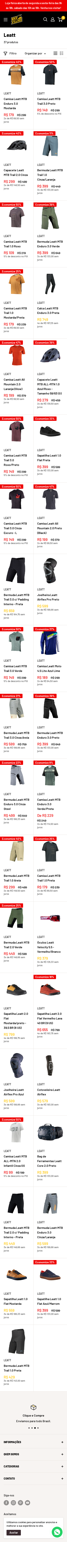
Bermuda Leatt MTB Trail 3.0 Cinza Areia (16, 735)
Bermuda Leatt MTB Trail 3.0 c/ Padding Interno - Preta (16, 599)
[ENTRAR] (53, 19)
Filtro (13, 53)
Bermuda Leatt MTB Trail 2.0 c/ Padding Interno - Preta (16, 1232)
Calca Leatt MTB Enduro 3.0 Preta (48, 310)
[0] (60, 19)
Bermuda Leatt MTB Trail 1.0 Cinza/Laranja (50, 174)
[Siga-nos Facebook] (6, 1502)
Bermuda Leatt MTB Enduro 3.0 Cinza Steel (16, 804)
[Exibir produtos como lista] (61, 53)
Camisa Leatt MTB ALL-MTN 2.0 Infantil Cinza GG (15, 1160)
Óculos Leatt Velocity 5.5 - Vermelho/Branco (49, 947)
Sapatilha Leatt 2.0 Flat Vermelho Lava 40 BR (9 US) (49, 1018)
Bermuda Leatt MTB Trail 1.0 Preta (16, 1368)
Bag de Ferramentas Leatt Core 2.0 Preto (49, 1160)
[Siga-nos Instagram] (13, 1502)
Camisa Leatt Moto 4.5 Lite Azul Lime (49, 668)
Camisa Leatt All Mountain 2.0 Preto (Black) (49, 528)
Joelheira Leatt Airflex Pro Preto (48, 597)
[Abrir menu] (5, 19)
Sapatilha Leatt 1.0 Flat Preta (49, 458)
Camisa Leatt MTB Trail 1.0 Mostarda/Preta (15, 312)
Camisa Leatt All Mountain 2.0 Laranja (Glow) (14, 384)
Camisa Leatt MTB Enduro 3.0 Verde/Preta (48, 804)
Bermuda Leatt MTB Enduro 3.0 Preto (50, 735)
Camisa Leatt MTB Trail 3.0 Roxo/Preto (15, 460)
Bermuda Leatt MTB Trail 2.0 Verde (16, 945)
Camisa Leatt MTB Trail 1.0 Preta (48, 878)
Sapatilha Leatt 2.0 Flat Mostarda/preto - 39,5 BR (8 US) (16, 1020)
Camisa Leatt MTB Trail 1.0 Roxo (15, 244)
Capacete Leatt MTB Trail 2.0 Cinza (16, 172)
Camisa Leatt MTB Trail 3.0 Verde (15, 668)
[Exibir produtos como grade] (55, 53)
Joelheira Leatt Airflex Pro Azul (14, 1092)
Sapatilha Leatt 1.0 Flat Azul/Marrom (49, 1301)
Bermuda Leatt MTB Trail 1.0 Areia (16, 878)
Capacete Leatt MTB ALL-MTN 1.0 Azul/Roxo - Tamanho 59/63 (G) (49, 386)
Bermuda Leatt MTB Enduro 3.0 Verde (50, 244)
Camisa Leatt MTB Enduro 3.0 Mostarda (15, 103)
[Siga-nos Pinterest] (20, 1502)
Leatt (7, 93)
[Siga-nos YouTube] (27, 1502)
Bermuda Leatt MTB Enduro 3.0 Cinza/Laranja (50, 1232)
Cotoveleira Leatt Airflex (48, 1092)
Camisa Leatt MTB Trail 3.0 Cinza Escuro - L (15, 528)
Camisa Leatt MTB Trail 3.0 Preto (48, 101)
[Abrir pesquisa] (45, 19)
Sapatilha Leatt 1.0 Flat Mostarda (16, 1301)
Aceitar (13, 1532)
